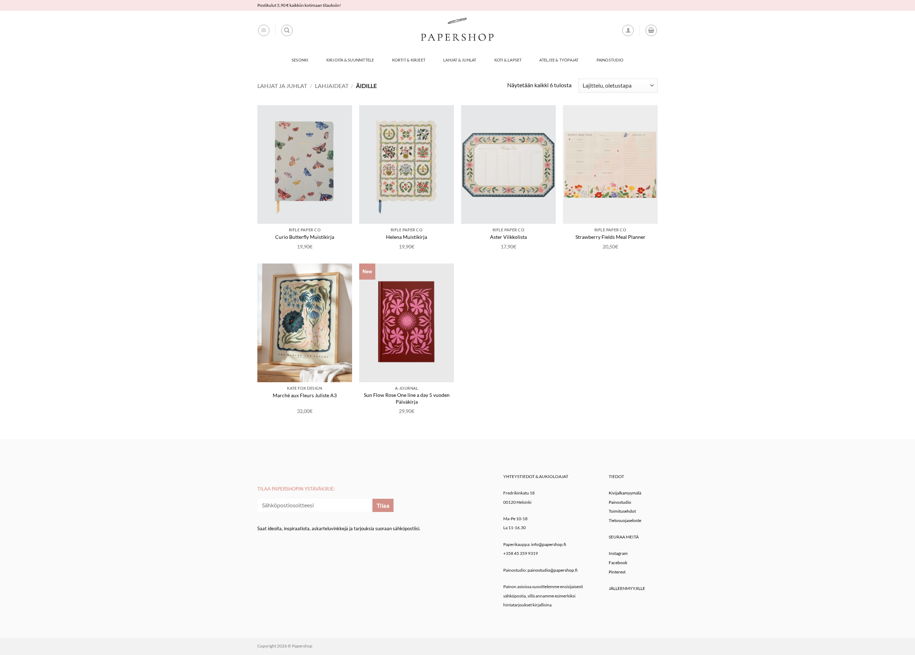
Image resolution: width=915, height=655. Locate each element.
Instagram (618, 553)
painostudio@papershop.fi (553, 570)
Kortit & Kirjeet (409, 60)
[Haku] (287, 30)
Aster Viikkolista (508, 237)
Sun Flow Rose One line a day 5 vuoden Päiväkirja (407, 398)
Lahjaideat (331, 85)
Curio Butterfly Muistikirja (304, 237)
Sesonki (300, 60)
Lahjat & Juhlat (459, 60)
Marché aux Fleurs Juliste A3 (305, 395)
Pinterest (617, 572)
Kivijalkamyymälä (625, 493)
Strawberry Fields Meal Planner (610, 237)
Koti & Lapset (508, 60)
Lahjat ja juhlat (282, 85)
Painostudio (610, 60)
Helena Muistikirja (406, 237)
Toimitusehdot (622, 511)
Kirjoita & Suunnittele (350, 60)
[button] (263, 30)
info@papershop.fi (548, 544)
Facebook (618, 562)
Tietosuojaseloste (625, 520)
